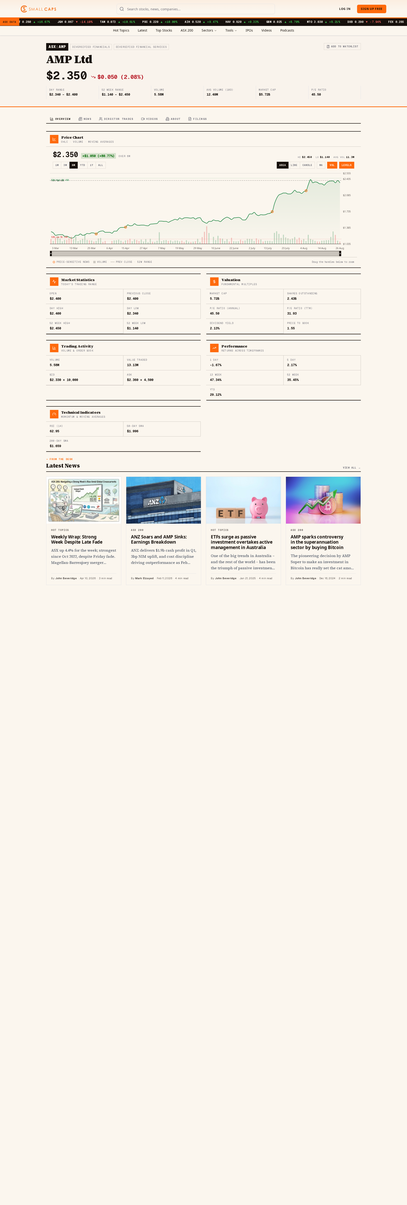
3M (65, 165)
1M (57, 165)
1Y (91, 165)
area (282, 165)
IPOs (249, 30)
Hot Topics (121, 30)
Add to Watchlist (344, 46)
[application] (203, 213)
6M (73, 165)
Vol (332, 165)
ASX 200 (187, 30)
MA (321, 165)
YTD (82, 165)
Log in (344, 9)
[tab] (60, 119)
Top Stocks (164, 30)
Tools (229, 30)
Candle (307, 165)
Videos (266, 30)
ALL (100, 165)
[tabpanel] (203, 358)
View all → (352, 467)
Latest (142, 30)
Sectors (207, 30)
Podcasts (287, 30)
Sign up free (372, 9)
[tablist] (203, 119)
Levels (347, 165)
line (294, 165)
